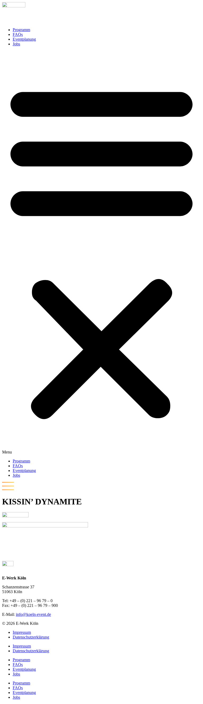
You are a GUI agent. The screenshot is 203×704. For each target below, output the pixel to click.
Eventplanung (24, 39)
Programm (21, 29)
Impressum (22, 632)
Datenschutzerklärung (31, 637)
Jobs (16, 44)
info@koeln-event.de (33, 614)
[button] (101, 253)
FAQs (18, 34)
